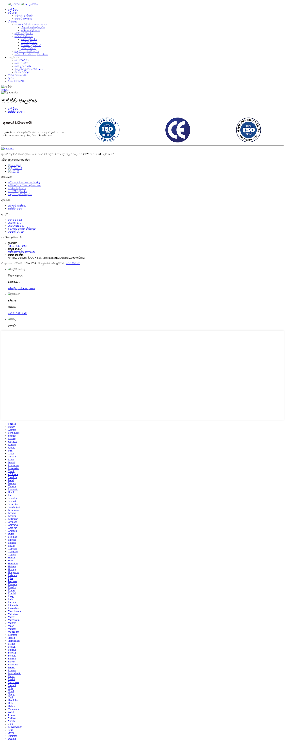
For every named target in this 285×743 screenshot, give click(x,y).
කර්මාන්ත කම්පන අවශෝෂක (31, 54)
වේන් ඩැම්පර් (28, 48)
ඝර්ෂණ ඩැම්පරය (30, 30)
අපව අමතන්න (16, 81)
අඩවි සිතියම (73, 263)
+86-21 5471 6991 (17, 245)
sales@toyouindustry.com (21, 251)
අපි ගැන (12, 12)
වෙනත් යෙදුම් (22, 72)
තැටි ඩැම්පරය (29, 39)
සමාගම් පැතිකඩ (24, 15)
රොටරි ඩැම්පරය (24, 36)
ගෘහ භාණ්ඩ (21, 63)
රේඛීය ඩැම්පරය (24, 33)
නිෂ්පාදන (13, 21)
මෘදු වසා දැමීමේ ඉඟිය (27, 51)
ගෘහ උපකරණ (23, 66)
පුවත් (11, 78)
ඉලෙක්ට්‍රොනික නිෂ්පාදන (29, 69)
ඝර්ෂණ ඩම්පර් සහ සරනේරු (31, 24)
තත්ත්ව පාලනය (23, 18)
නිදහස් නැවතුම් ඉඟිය (33, 27)
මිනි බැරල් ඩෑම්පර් (31, 45)
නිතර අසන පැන (17, 75)
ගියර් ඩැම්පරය (29, 42)
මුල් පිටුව (13, 9)
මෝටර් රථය (22, 60)
